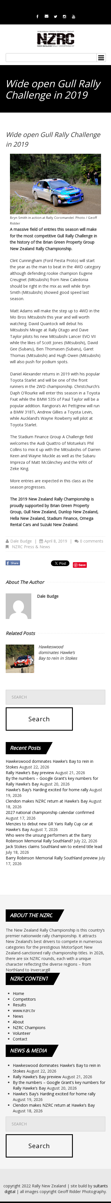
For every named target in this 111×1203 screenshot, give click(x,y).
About (18, 1022)
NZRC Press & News (31, 546)
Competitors (24, 999)
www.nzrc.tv (24, 1010)
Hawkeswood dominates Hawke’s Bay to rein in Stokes (57, 652)
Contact (20, 1039)
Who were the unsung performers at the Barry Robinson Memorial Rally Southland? (48, 837)
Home (18, 993)
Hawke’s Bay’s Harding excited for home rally (47, 789)
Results (19, 1004)
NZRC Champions (29, 1027)
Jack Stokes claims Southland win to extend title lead (54, 846)
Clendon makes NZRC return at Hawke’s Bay (47, 801)
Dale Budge (21, 541)
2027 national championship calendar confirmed (50, 812)
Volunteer (21, 1033)
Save (82, 565)
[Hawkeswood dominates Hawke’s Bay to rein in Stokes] (20, 659)
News (18, 1016)
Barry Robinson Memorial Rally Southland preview (52, 858)
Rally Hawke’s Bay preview (30, 772)
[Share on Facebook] (13, 564)
